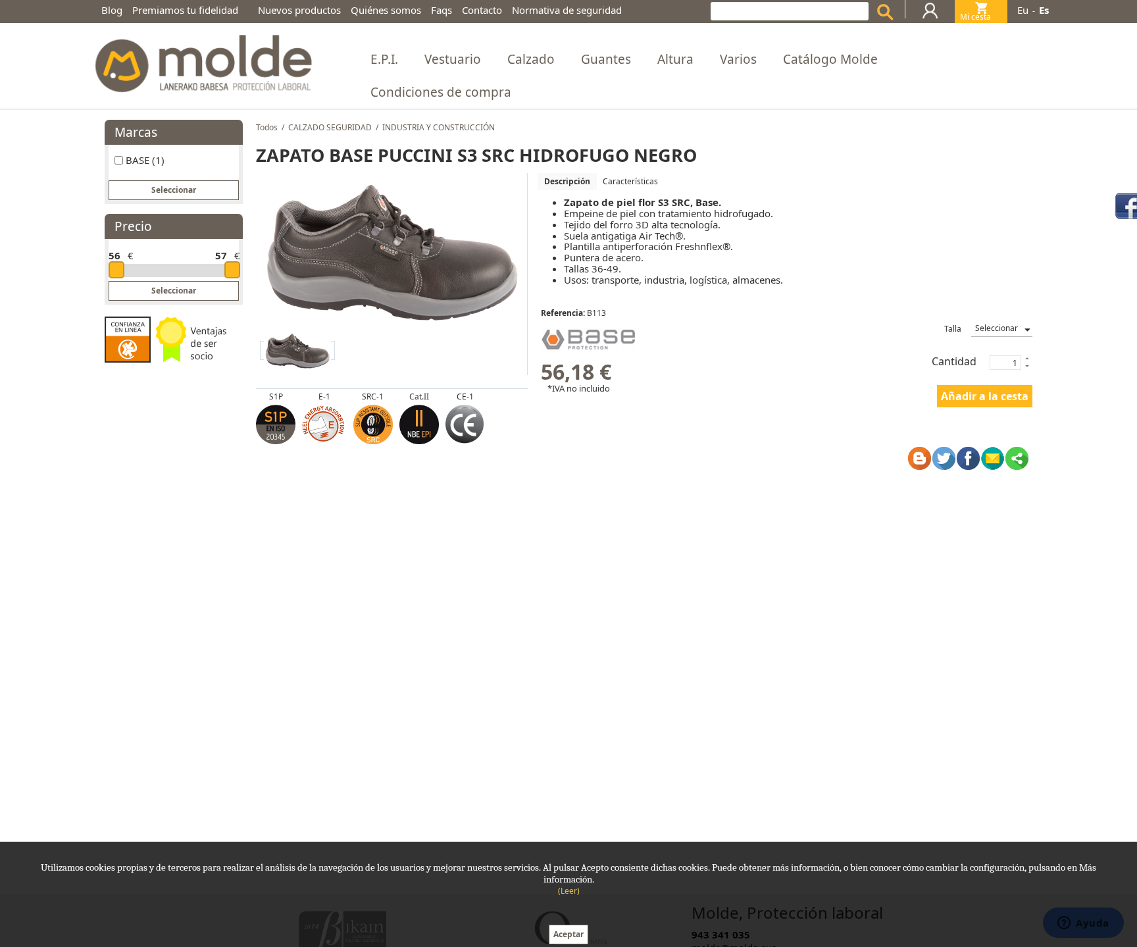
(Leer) (569, 890)
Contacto (482, 9)
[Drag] (116, 269)
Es (1044, 9)
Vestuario (452, 59)
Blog (111, 9)
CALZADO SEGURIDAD (330, 127)
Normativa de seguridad (567, 9)
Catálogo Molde (830, 59)
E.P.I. (384, 59)
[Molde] (202, 59)
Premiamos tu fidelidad (185, 9)
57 (221, 255)
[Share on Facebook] (968, 458)
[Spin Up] (1026, 358)
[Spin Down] (1026, 367)
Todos (267, 127)
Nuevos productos (299, 9)
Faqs (441, 9)
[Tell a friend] (992, 458)
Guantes (606, 59)
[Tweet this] (943, 458)
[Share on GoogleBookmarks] (919, 458)
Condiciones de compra (440, 92)
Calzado (531, 59)
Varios (738, 59)
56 (114, 255)
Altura (675, 59)
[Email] (1016, 458)
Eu (1022, 9)
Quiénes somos (386, 9)
